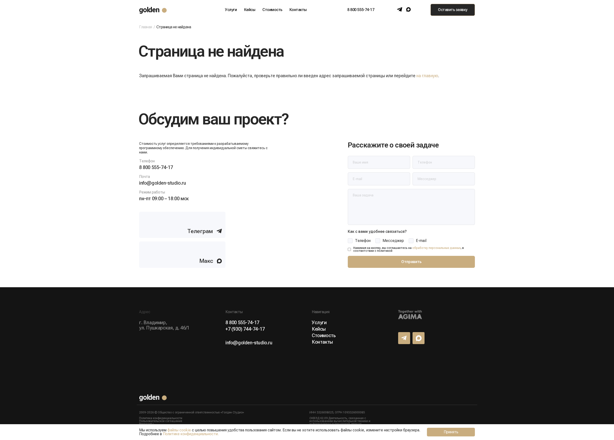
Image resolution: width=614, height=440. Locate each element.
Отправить (411, 261)
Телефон (363, 241)
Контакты (298, 10)
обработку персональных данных (436, 248)
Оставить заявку (452, 9)
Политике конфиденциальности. (191, 434)
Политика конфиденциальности (160, 418)
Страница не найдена (173, 27)
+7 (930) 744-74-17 (245, 329)
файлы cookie (179, 430)
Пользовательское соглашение (160, 421)
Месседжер (393, 241)
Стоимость (272, 10)
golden (149, 10)
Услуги (231, 10)
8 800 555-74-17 (360, 10)
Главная (145, 27)
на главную (427, 75)
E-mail (421, 241)
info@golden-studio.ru (162, 183)
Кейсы (249, 10)
